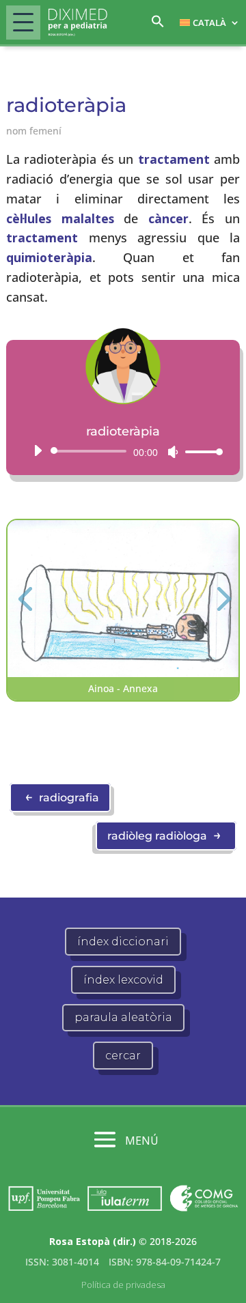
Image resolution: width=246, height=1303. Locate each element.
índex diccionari (123, 941)
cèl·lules (28, 218)
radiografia (62, 796)
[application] (123, 451)
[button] (158, 24)
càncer (168, 218)
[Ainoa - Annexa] (123, 673)
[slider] (200, 451)
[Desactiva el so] (173, 452)
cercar (123, 1055)
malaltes (88, 218)
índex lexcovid (123, 979)
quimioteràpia (49, 257)
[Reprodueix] (38, 450)
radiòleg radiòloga (164, 835)
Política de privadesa (123, 1284)
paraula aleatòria (123, 1017)
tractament (174, 159)
